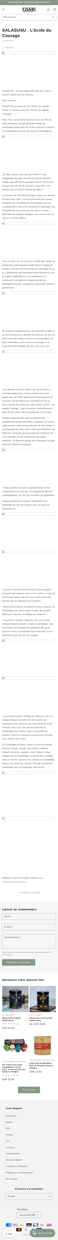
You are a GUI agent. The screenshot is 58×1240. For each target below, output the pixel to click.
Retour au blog (31, 892)
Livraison (10, 1147)
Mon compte (12, 1179)
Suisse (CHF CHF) (27, 1215)
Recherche (11, 1116)
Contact (9, 1135)
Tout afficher (29, 1090)
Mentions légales (14, 1160)
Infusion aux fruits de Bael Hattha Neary (41, 1019)
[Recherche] (53, 17)
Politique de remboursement (19, 1172)
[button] (3, 10)
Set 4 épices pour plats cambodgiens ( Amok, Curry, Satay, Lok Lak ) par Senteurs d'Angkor (13, 1068)
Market (9, 1122)
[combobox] (29, 17)
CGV (8, 1141)
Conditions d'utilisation (16, 1166)
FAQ (8, 1128)
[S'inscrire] (49, 1196)
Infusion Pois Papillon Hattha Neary (11, 1019)
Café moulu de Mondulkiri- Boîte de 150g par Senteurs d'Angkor (41, 1065)
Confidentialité (13, 1153)
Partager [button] (9, 47)
